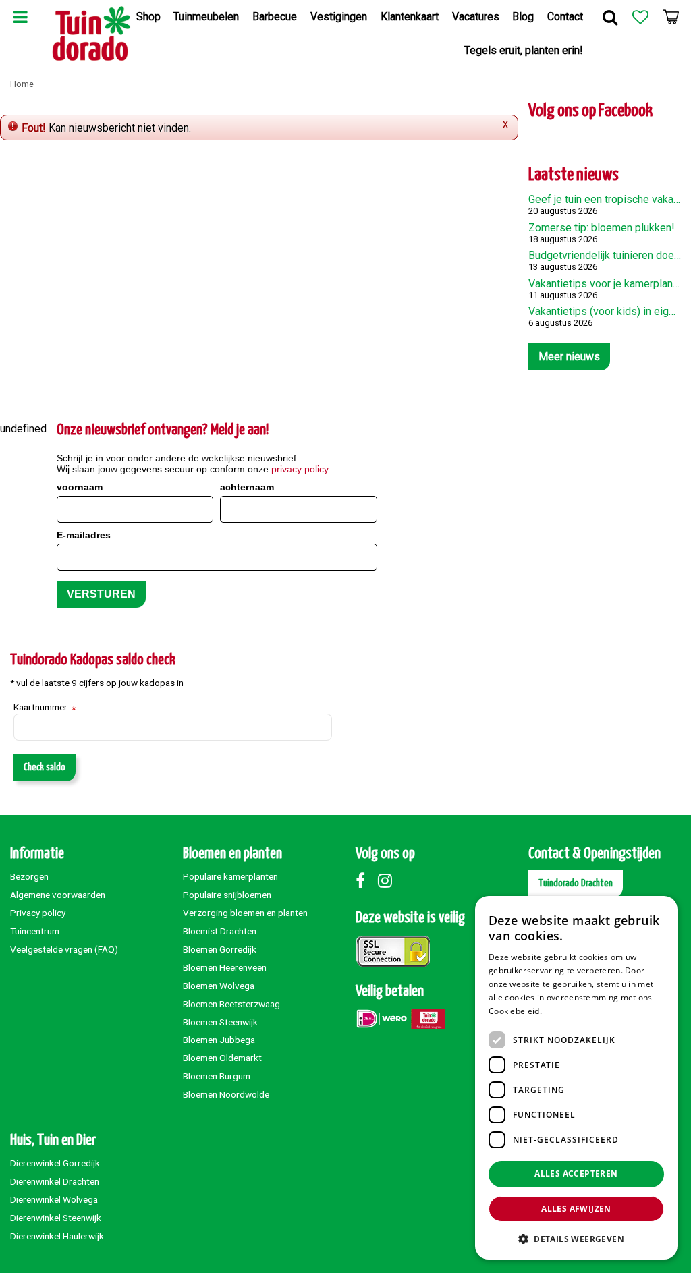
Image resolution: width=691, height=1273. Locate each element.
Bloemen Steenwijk (220, 1022)
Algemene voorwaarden (57, 894)
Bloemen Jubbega (219, 1039)
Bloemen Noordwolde (226, 1094)
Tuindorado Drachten (575, 883)
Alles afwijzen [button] (576, 1208)
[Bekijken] (671, 17)
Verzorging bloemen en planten (245, 912)
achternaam (247, 487)
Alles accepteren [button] (575, 1173)
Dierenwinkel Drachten (54, 1181)
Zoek (610, 17)
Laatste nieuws (573, 175)
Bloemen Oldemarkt (222, 1057)
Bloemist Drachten (219, 931)
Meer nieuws (569, 356)
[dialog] (576, 1078)
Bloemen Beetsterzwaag (231, 1003)
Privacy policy (37, 912)
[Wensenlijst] (640, 17)
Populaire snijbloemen (227, 894)
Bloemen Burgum (216, 1076)
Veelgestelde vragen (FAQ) (64, 949)
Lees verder (567, 1011)
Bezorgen (29, 876)
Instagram (388, 880)
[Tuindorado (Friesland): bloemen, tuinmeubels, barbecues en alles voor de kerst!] (91, 33)
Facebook (366, 880)
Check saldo (44, 767)
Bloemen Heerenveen (225, 967)
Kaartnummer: (44, 708)
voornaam (80, 487)
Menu (20, 17)
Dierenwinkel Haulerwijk (57, 1235)
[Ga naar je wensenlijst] (640, 17)
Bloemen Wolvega (218, 985)
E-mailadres (84, 535)
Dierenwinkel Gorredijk (55, 1163)
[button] (576, 1238)
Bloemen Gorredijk (219, 949)
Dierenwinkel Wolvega (54, 1199)
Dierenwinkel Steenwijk (55, 1217)
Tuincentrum (34, 931)
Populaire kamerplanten (230, 876)
